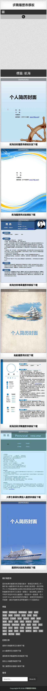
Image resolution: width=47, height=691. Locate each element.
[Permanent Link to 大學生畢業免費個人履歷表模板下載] (23, 462)
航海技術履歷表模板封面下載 (24, 144)
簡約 (23, 624)
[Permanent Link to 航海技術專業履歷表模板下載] (23, 251)
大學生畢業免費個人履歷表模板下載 (23, 497)
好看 (29, 615)
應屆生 (26, 618)
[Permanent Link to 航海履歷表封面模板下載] (23, 180)
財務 (16, 631)
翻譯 (28, 624)
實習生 (5, 618)
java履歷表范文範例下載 (11, 651)
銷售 (4, 634)
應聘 (32, 618)
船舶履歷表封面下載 (23, 355)
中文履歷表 (23, 84)
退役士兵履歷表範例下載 (11, 661)
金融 (41, 631)
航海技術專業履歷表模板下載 (24, 284)
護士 (4, 631)
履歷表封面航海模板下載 (23, 567)
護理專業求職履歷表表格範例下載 (15, 656)
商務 (10, 615)
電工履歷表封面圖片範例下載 (13, 666)
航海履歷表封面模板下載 (23, 214)
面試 (18, 634)
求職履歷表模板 (23, 5)
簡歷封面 (6, 624)
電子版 (11, 634)
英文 (40, 624)
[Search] (23, 16)
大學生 (17, 615)
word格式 (13, 612)
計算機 (28, 628)
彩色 (19, 618)
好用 (23, 615)
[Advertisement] (23, 43)
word (5, 612)
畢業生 (28, 621)
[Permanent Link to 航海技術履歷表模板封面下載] (23, 110)
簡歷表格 (15, 624)
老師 (34, 624)
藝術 (16, 628)
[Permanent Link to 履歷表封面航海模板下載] (23, 533)
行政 (22, 628)
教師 (38, 618)
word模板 (22, 612)
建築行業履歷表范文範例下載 (13, 646)
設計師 (36, 628)
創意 (36, 612)
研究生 (36, 621)
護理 (10, 631)
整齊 (4, 621)
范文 (10, 628)
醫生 (35, 631)
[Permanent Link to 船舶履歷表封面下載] (23, 321)
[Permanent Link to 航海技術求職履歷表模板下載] (23, 391)
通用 (22, 631)
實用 (35, 615)
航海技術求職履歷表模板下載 (24, 426)
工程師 (13, 618)
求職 (16, 621)
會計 (10, 621)
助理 (4, 615)
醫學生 (28, 631)
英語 (4, 628)
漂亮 (22, 621)
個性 (30, 612)
